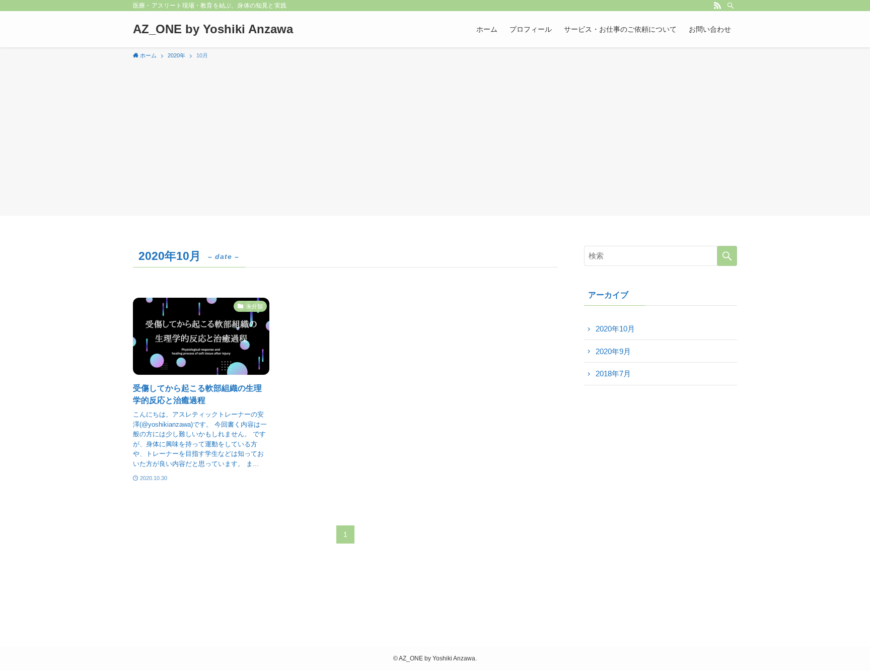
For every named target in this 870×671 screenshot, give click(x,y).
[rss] (717, 5)
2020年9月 (613, 351)
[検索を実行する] (727, 256)
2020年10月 (615, 328)
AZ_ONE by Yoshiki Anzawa (213, 29)
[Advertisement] (435, 136)
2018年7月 (613, 373)
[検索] (730, 5)
